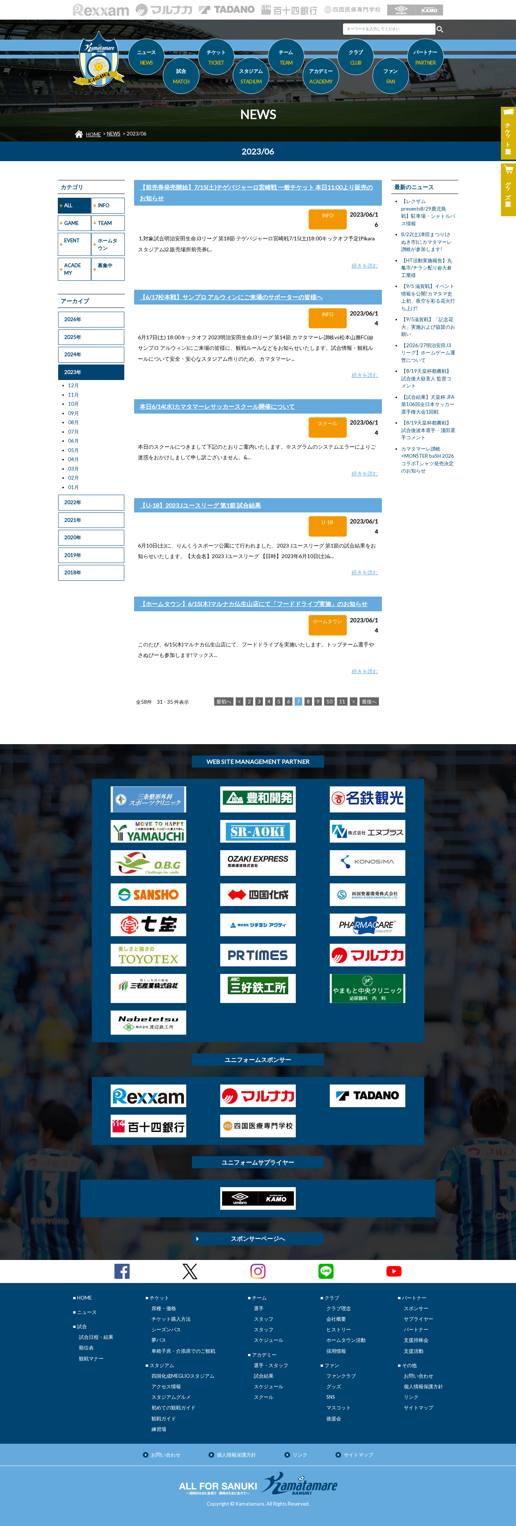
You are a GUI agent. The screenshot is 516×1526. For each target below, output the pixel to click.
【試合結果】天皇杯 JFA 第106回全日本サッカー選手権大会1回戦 (427, 404)
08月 (73, 422)
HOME (93, 134)
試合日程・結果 (96, 1337)
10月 (73, 404)
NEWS (114, 134)
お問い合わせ (418, 1376)
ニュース (146, 57)
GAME (71, 223)
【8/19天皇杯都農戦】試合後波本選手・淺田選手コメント (428, 430)
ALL (68, 205)
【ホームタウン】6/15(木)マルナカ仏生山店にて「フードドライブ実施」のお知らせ (254, 603)
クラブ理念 (338, 1308)
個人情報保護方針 (423, 1386)
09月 (73, 413)
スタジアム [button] (251, 76)
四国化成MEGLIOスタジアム (183, 1376)
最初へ (223, 701)
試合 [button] (181, 76)
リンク (411, 1397)
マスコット (338, 1407)
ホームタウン (107, 244)
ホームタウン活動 (346, 1340)
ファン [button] (390, 76)
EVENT (72, 240)
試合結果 (263, 1376)
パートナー (416, 1329)
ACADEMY (72, 269)
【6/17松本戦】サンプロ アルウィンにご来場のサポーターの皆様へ (231, 296)
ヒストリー (338, 1329)
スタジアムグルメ (171, 1397)
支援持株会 (416, 1340)
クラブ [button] (356, 57)
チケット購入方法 (171, 1319)
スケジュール (268, 1340)
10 (329, 701)
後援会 (333, 1418)
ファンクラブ (341, 1376)
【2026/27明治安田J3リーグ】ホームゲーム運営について (428, 352)
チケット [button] (216, 57)
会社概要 (336, 1319)
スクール (263, 1397)
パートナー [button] (425, 57)
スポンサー (416, 1308)
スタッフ (263, 1319)
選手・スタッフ (271, 1365)
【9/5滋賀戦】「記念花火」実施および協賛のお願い (428, 326)
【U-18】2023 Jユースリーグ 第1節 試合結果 (200, 505)
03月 (73, 469)
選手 (259, 1308)
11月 (73, 395)
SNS (330, 1397)
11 (342, 701)
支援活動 (413, 1351)
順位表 (86, 1347)
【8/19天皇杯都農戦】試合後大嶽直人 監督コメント (426, 378)
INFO (104, 205)
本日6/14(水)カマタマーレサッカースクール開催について (217, 406)
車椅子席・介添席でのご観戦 (183, 1351)
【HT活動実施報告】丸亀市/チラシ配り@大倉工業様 (426, 267)
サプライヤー (418, 1319)
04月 (73, 459)
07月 (73, 432)
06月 (73, 441)
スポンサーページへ (258, 1238)
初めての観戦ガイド (173, 1407)
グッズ (333, 1386)
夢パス (158, 1340)
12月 (73, 385)
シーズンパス (166, 1329)
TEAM (105, 223)
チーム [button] (286, 57)
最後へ (369, 701)
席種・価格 (163, 1308)
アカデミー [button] (321, 76)
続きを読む (365, 265)
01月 (73, 487)
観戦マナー (91, 1358)
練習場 (158, 1429)
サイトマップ (418, 1407)
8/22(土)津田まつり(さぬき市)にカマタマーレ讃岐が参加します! (426, 241)
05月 (73, 450)
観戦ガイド (163, 1418)
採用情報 (336, 1351)
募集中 (105, 265)
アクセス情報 (166, 1386)
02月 (73, 478)
